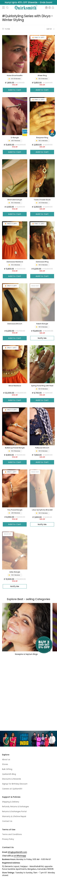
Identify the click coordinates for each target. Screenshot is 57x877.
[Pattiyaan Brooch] (42, 426)
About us (6, 759)
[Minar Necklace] (14, 364)
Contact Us (7, 821)
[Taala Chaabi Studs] (42, 178)
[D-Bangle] (14, 116)
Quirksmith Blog (9, 774)
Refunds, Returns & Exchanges (15, 806)
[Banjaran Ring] (42, 116)
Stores (5, 764)
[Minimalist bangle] (14, 178)
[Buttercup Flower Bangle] (14, 426)
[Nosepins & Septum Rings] (26, 627)
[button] (7, 7)
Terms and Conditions (12, 834)
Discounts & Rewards (11, 779)
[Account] (49, 7)
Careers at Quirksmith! (12, 789)
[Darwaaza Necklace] (14, 240)
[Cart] (53, 7)
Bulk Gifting (7, 769)
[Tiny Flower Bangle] (14, 488)
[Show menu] (3, 7)
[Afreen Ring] (42, 54)
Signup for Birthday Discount (14, 784)
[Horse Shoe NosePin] (14, 54)
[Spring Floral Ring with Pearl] (42, 364)
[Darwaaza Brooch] (14, 302)
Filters (7, 29)
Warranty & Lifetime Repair (14, 816)
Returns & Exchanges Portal (14, 811)
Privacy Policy (8, 839)
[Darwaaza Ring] (42, 240)
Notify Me (42, 338)
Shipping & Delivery (10, 802)
